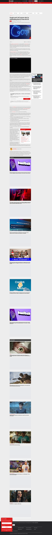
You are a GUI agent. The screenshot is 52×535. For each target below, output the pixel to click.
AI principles (13, 111)
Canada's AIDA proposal (26, 108)
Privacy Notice (11, 101)
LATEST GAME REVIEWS (39, 74)
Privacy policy (35, 527)
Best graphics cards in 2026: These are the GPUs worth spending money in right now (37, 84)
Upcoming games (30, 13)
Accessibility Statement (28, 529)
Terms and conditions (28, 527)
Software (11, 15)
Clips (34, 13)
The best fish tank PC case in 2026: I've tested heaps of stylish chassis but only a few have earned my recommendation (37, 92)
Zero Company (24, 13)
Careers (35, 529)
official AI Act (28, 83)
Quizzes (38, 13)
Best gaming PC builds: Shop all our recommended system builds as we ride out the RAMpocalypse (37, 87)
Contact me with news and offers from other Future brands (7, 525)
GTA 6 (19, 13)
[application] (20, 65)
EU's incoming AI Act (13, 51)
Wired (21, 54)
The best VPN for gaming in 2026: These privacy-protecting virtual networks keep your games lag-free (37, 80)
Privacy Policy (9, 529)
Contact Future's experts (21, 527)
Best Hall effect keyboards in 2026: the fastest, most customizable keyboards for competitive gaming (37, 96)
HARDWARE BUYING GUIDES (34, 74)
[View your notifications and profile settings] (41, 1)
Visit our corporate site (35, 522)
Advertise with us (20, 529)
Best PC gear (15, 13)
